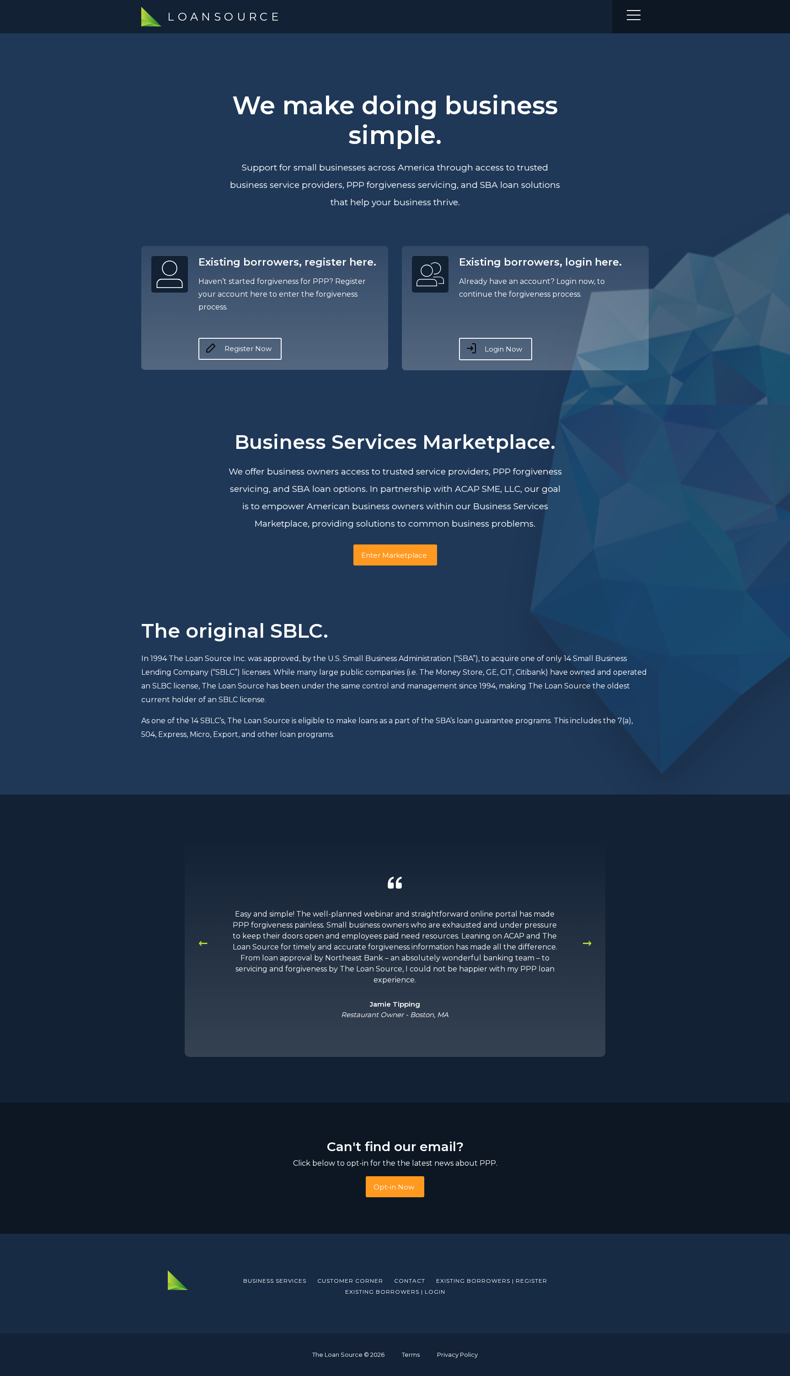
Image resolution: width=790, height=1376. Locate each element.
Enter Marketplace (394, 555)
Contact (409, 1281)
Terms (411, 1355)
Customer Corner (350, 1281)
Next (587, 942)
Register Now (247, 348)
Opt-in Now (394, 1187)
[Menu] (634, 16)
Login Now (502, 349)
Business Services (274, 1281)
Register (491, 1281)
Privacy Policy (457, 1355)
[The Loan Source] (178, 1280)
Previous (203, 942)
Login (395, 1292)
